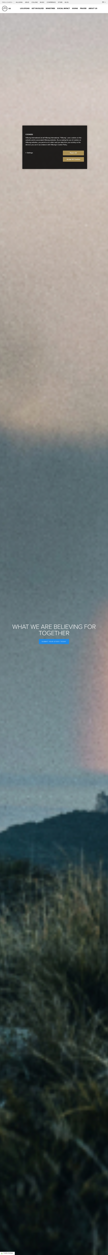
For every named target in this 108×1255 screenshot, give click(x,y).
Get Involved (38, 8)
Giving (75, 8)
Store (60, 2)
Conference (51, 2)
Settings (30, 153)
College (35, 2)
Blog (66, 2)
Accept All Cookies (73, 159)
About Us (93, 8)
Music (42, 2)
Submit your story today (54, 641)
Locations (25, 8)
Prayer (83, 8)
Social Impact (63, 8)
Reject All (73, 153)
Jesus (27, 2)
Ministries (50, 8)
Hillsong (19, 2)
